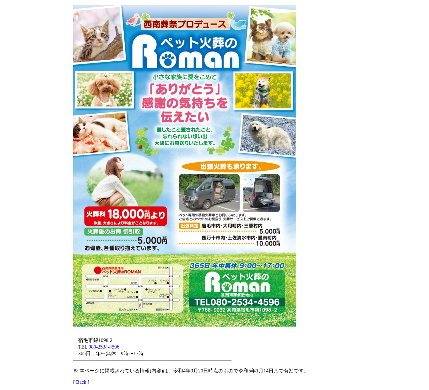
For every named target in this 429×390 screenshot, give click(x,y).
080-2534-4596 (104, 346)
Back (81, 382)
